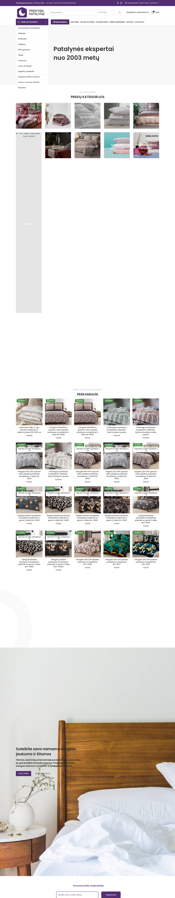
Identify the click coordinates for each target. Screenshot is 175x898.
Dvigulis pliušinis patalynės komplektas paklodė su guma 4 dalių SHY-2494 (58, 517)
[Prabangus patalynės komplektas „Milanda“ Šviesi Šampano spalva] (58, 455)
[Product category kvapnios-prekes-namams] (146, 145)
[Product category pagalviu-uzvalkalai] (117, 145)
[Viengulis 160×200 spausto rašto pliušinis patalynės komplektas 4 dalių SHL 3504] (87, 455)
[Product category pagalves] (117, 116)
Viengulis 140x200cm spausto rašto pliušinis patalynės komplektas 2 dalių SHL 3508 (58, 431)
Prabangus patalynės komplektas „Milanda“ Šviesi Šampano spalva (58, 473)
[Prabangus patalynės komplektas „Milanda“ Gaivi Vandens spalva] (116, 411)
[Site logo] (31, 12)
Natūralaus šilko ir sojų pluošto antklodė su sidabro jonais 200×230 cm (29, 429)
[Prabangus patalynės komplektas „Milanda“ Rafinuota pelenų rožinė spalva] (145, 411)
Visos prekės (23, 773)
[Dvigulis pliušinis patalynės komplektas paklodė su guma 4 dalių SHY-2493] (87, 499)
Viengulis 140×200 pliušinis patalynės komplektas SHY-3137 (116, 561)
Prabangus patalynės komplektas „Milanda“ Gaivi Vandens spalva (117, 429)
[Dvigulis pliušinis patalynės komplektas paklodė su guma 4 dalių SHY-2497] (116, 499)
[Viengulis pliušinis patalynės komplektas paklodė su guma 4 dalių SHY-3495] (145, 499)
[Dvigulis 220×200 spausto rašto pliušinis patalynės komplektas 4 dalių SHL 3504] (145, 455)
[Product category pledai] (29, 222)
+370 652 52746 (38, 3)
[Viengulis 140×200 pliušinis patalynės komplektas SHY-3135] (145, 544)
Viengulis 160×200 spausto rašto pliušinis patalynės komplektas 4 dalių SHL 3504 (87, 475)
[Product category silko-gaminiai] (146, 116)
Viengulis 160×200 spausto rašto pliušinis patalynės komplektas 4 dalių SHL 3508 (29, 475)
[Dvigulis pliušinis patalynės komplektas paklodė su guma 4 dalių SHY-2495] (29, 499)
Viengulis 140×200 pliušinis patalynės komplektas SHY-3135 (145, 561)
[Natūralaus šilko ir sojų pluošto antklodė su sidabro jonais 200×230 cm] (29, 411)
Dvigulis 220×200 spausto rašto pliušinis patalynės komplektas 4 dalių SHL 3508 (116, 475)
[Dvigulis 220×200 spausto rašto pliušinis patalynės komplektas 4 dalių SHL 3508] (116, 455)
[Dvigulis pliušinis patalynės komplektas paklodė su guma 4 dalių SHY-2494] (58, 499)
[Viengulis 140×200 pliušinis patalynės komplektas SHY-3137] (116, 544)
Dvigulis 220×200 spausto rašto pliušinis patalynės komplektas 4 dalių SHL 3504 (145, 475)
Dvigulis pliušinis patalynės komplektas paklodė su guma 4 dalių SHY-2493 (87, 517)
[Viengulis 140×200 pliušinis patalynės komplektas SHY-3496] (87, 544)
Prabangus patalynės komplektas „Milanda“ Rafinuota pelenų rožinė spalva (145, 431)
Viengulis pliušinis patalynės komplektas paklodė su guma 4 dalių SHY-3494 (29, 563)
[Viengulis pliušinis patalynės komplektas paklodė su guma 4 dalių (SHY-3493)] (58, 544)
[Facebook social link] (117, 3)
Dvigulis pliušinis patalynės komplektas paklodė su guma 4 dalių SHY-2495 (29, 517)
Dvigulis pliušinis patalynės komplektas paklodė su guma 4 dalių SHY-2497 (116, 517)
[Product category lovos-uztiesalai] (87, 145)
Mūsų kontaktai (43, 773)
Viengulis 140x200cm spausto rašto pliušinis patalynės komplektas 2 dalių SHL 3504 (87, 431)
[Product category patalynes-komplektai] (29, 116)
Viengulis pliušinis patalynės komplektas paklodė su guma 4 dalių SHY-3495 (146, 519)
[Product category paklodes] (58, 116)
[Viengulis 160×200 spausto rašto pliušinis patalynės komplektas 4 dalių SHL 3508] (29, 455)
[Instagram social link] (121, 3)
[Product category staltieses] (58, 145)
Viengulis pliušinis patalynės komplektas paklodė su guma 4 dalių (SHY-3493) (58, 563)
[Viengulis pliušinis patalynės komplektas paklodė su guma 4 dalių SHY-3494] (29, 544)
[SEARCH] (119, 12)
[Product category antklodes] (87, 116)
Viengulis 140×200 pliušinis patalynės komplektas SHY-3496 (87, 561)
